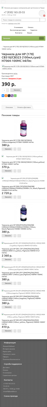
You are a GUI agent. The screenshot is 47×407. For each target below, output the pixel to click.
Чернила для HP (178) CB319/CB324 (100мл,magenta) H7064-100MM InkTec (18, 141)
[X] (9, 95)
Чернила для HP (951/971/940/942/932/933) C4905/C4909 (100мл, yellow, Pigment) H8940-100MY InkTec (23, 322)
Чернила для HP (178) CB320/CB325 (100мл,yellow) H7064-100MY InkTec (23, 163)
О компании (18, 27)
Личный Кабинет (9, 346)
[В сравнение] (19, 149)
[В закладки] (14, 149)
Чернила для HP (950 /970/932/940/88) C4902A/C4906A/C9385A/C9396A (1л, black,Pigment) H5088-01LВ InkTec (23, 188)
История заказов (9, 349)
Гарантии (33, 30)
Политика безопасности (11, 359)
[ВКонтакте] (3, 95)
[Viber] (12, 95)
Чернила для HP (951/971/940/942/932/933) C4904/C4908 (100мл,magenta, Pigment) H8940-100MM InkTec (21, 298)
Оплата (30, 27)
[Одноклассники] (6, 95)
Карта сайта (7, 351)
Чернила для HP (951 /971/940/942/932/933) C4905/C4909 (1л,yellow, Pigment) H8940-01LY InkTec (21, 250)
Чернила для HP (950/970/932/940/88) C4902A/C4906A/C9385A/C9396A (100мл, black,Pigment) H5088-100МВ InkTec (19, 227)
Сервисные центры (10, 375)
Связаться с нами (9, 354)
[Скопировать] (14, 76)
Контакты (18, 33)
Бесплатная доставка (18, 30)
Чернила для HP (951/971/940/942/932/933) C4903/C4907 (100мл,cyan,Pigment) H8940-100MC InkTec (22, 274)
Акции (29, 33)
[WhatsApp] (15, 95)
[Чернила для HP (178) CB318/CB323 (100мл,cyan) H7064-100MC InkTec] (23, 67)
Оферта (5, 357)
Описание (9, 107)
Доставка (6, 367)
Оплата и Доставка (24, 107)
